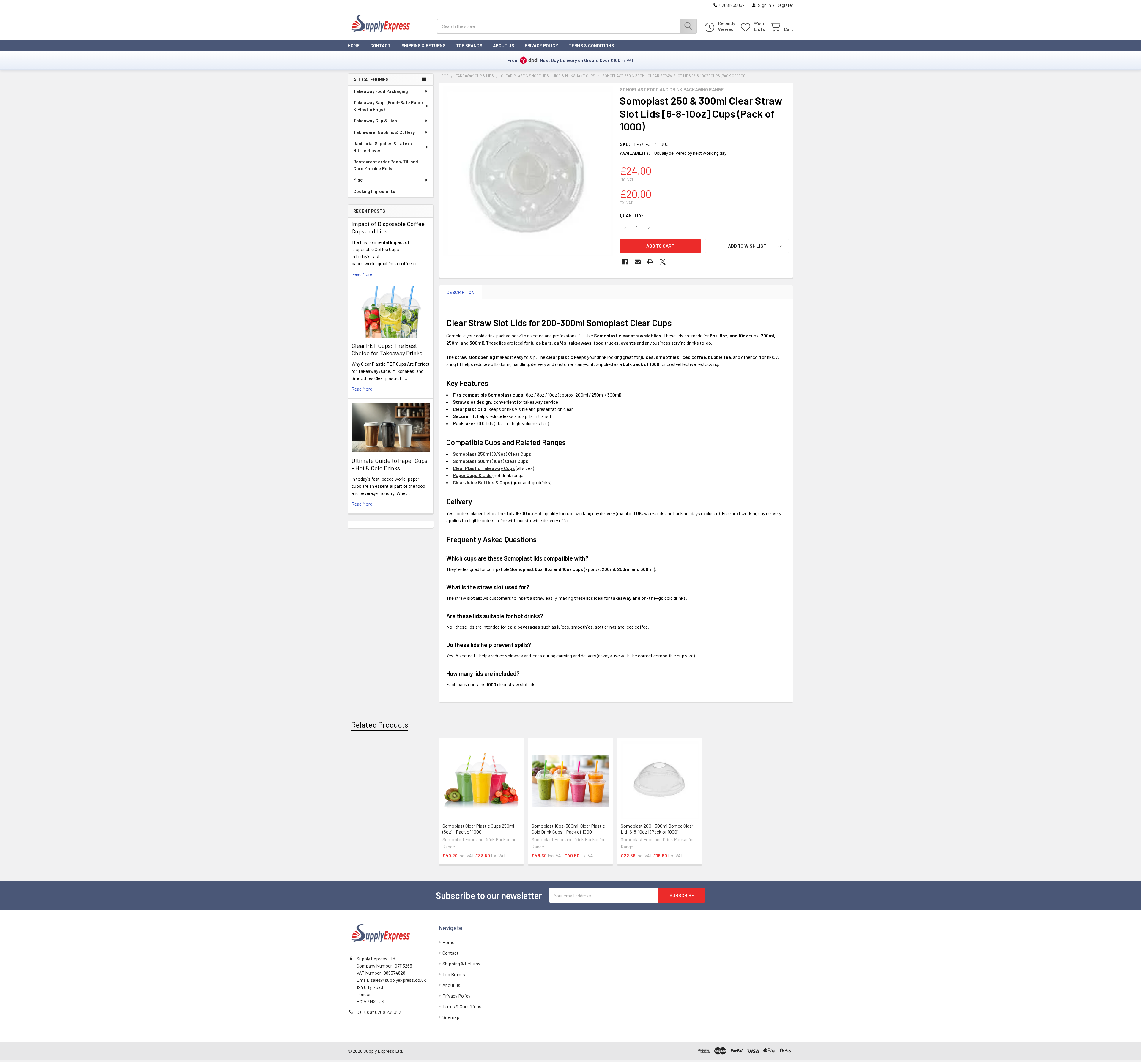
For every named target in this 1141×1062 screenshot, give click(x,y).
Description (461, 292)
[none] (528, 171)
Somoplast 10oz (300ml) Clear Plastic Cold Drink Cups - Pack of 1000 (568, 828)
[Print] (650, 261)
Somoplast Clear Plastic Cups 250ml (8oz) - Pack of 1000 (478, 828)
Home (354, 45)
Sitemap (450, 1017)
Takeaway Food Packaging (380, 91)
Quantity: (631, 215)
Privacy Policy (541, 45)
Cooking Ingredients (374, 191)
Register (784, 5)
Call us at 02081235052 (379, 1012)
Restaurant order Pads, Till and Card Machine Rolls (385, 165)
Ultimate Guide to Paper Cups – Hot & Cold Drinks (389, 464)
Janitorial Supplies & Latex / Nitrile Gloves (383, 147)
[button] (747, 246)
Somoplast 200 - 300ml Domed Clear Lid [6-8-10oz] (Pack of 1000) (657, 828)
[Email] (637, 261)
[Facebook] (625, 261)
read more (362, 274)
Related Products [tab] (379, 724)
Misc (358, 179)
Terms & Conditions (591, 45)
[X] (662, 261)
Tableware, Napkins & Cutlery (384, 132)
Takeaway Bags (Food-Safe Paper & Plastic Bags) (388, 106)
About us (503, 45)
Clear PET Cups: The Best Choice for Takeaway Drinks (387, 349)
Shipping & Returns (423, 45)
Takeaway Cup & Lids (375, 120)
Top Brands (469, 45)
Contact (380, 45)
